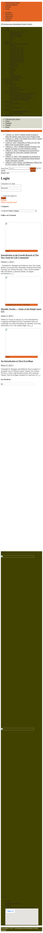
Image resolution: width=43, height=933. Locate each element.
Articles (8, 42)
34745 (38, 168)
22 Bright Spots (15, 76)
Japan (12, 74)
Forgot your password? (9, 202)
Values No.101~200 (17, 50)
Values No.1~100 (16, 48)
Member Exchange (16, 78)
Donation (8, 115)
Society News (14, 103)
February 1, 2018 (7, 262)
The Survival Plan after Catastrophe (22, 93)
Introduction (14, 66)
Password (4, 188)
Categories (4, 211)
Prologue (13, 46)
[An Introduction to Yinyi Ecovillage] (23, 355)
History (12, 38)
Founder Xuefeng (16, 36)
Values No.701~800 (17, 62)
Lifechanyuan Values (12, 3)
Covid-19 (13, 86)
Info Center (9, 101)
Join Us (8, 109)
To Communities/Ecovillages (20, 111)
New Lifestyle (15, 87)
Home (7, 28)
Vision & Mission (11, 5)
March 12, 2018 (6, 365)
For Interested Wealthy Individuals (22, 97)
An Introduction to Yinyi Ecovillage (17, 361)
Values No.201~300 (17, 52)
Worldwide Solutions (17, 89)
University (9, 82)
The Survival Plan (11, 91)
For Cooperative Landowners (20, 95)
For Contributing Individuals (20, 99)
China (12, 72)
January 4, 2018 (6, 316)
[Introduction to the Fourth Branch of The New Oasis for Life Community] (23, 249)
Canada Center (15, 107)
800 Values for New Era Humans (16, 44)
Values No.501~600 (17, 58)
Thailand (13, 70)
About (7, 30)
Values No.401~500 (17, 56)
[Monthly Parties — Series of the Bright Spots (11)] (23, 303)
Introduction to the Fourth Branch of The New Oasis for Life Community (20, 256)
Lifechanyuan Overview (18, 32)
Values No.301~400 (17, 54)
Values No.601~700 (17, 60)
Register (8, 7)
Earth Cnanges (10, 84)
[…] (11, 273)
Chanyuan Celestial (12, 80)
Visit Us (8, 105)
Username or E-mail (8, 184)
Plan (11, 40)
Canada (12, 68)
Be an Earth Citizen (16, 113)
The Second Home (11, 64)
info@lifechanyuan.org (13, 903)
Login (7, 9)
